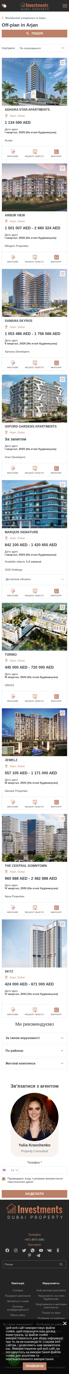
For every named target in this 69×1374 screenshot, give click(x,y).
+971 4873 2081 (34, 1239)
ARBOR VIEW (15, 215)
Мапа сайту (18, 1315)
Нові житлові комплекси (51, 1290)
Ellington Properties (16, 245)
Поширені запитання (18, 1295)
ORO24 (9, 685)
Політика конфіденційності (18, 1308)
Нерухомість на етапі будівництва (51, 1297)
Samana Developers (17, 351)
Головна (18, 1290)
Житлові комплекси (20, 1063)
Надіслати (34, 1193)
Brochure (12, 156)
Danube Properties (16, 790)
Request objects (34, 156)
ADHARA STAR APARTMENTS (27, 109)
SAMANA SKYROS (18, 320)
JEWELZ (11, 760)
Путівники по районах (51, 1318)
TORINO (11, 654)
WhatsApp (56, 156)
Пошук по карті (51, 1312)
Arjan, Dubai (17, 115)
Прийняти (35, 1366)
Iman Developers (15, 457)
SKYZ (9, 971)
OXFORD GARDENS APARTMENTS (31, 426)
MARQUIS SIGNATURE (21, 532)
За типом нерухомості (22, 1038)
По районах (14, 1050)
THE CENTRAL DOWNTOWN (26, 865)
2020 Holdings (13, 569)
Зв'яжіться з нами (18, 1301)
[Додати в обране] (62, 62)
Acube (8, 140)
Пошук (37, 33)
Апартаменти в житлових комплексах (51, 1306)
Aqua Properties (14, 896)
